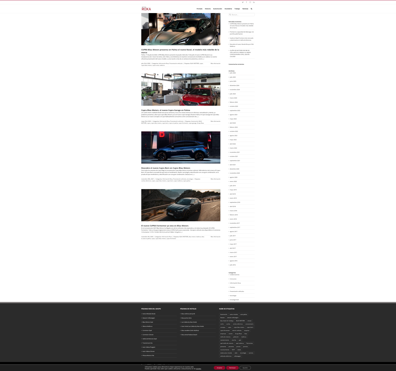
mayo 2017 (233, 244)
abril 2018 (233, 206)
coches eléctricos (146, 181)
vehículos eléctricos (226, 356)
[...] (203, 59)
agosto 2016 (233, 261)
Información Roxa (164, 63)
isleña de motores (225, 337)
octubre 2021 (234, 156)
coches (228, 324)
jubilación (236, 337)
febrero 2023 (234, 127)
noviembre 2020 (235, 173)
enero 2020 (233, 181)
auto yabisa (243, 314)
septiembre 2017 (235, 227)
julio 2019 (233, 186)
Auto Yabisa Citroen (149, 351)
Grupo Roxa (200, 123)
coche (222, 324)
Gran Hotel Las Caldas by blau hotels (192, 326)
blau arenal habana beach (189, 335)
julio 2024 (233, 94)
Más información (215, 63)
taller (236, 353)
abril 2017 (233, 248)
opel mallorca (240, 343)
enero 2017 (233, 256)
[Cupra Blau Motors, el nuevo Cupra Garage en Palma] (180, 90)
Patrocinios (249, 343)
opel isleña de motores (226, 343)
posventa (231, 346)
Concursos (233, 279)
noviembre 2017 (235, 223)
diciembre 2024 (234, 85)
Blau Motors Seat (148, 322)
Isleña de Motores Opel (150, 339)
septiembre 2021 (235, 160)
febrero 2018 (234, 215)
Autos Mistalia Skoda (149, 314)
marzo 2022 (233, 148)
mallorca (162, 65)
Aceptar (219, 368)
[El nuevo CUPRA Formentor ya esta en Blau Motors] (180, 205)
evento (231, 333)
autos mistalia (234, 314)
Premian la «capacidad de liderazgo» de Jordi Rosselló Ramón (242, 33)
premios (245, 346)
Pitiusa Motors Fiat (148, 355)
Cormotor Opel (147, 330)
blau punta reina (186, 318)
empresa (246, 330)
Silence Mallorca (147, 326)
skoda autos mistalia (226, 353)
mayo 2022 (233, 140)
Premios (232, 287)
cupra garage (192, 123)
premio (238, 346)
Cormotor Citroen (148, 335)
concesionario (249, 324)
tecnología (243, 353)
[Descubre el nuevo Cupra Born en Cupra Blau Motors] (180, 147)
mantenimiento (224, 340)
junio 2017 (233, 240)
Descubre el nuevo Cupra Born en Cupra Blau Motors (165, 168)
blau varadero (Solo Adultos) (190, 330)
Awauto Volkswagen (149, 318)
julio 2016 (233, 265)
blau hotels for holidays (227, 321)
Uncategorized (234, 300)
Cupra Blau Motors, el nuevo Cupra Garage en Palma (165, 110)
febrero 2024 (234, 102)
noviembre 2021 (235, 152)
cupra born (165, 123)
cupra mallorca (178, 181)
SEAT (233, 349)
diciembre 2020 (234, 169)
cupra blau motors (146, 65)
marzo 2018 (233, 211)
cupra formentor (183, 123)
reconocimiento (224, 349)
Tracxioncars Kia (147, 343)
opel (240, 340)
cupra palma (186, 181)
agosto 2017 (233, 231)
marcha (234, 340)
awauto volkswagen (232, 317)
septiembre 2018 (235, 202)
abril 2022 (233, 144)
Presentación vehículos (176, 63)
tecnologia (190, 179)
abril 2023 (233, 123)
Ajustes (245, 368)
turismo (251, 353)
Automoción (194, 121)
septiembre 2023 (235, 110)
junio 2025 (233, 81)
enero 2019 (233, 198)
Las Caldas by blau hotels (189, 322)
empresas (223, 333)
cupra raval (155, 65)
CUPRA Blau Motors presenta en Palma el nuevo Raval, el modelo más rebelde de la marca (242, 26)
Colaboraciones (234, 275)
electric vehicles (237, 330)
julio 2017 (233, 236)
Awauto (222, 317)
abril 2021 (233, 165)
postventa (223, 346)
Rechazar (232, 368)
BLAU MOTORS (194, 63)
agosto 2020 (233, 177)
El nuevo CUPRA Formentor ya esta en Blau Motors (164, 225)
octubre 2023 (234, 106)
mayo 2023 (233, 119)
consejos (222, 327)
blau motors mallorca (195, 237)
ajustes (198, 369)
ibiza (245, 333)
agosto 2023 (233, 115)
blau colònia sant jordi (188, 314)
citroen (249, 321)
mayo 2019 (233, 190)
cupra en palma (173, 123)
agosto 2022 (233, 135)
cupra (201, 63)
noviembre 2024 (235, 89)
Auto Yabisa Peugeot (149, 347)
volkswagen (237, 356)
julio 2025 (233, 77)
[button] (251, 8)
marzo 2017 (233, 252)
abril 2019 (233, 194)
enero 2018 (233, 219)
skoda (239, 349)
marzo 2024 (233, 98)
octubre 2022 (234, 131)
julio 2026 (233, 73)
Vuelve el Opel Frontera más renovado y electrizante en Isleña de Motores (241, 39)
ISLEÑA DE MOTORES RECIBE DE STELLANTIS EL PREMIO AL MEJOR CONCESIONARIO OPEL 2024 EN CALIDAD (240, 53)
